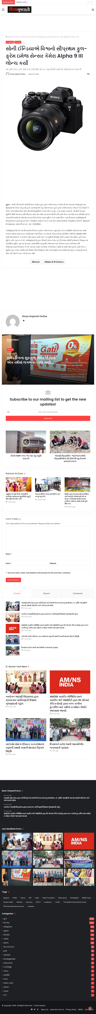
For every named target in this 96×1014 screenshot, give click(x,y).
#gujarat (6, 898)
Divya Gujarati (40, 1005)
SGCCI (38, 902)
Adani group (62, 898)
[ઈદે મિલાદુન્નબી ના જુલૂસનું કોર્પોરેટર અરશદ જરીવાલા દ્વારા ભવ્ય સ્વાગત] (79, 859)
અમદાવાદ (6, 955)
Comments (77, 593)
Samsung (29, 902)
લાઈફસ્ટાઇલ (8, 963)
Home (9, 37)
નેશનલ (6, 943)
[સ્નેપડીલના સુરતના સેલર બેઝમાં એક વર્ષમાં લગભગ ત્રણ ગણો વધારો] (17, 877)
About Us (44, 1009)
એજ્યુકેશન (7, 927)
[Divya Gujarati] (19, 9)
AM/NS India (86, 898)
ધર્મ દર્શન (6, 935)
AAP (30, 898)
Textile (57, 902)
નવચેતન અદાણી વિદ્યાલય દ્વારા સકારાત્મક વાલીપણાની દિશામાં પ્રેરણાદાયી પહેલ (49, 614)
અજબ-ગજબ (8, 983)
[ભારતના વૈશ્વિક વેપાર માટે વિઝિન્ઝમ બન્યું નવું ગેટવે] (48, 484)
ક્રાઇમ (5, 991)
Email (9, 563)
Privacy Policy (71, 1009)
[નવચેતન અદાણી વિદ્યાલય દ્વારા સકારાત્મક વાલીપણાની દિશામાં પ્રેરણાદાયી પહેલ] (13, 617)
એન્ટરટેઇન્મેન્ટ (8, 947)
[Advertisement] (48, 22)
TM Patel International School (13, 906)
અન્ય (5, 979)
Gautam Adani (8, 902)
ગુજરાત (6, 931)
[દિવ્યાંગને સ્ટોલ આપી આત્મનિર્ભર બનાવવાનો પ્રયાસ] (13, 651)
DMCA (80, 1009)
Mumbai (19, 902)
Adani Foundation (48, 898)
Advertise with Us (57, 1009)
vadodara (31, 906)
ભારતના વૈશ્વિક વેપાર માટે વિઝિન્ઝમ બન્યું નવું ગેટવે (47, 495)
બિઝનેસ (17, 37)
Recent (47, 593)
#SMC (15, 898)
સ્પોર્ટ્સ (5, 939)
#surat (36, 262)
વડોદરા (5, 971)
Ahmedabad (74, 898)
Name (9, 554)
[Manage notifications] (90, 1008)
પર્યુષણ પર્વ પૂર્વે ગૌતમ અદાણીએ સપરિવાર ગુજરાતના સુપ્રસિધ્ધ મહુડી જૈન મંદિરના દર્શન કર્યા (18, 496)
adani (37, 898)
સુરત (9, 349)
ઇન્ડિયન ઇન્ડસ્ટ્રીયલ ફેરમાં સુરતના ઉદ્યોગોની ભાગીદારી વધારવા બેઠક (28, 360)
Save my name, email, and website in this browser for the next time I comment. (39, 573)
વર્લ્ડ (4, 995)
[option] (48, 359)
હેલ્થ (5, 951)
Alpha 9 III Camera (55, 262)
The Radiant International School (74, 902)
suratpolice (48, 902)
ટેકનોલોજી (9, 42)
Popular (17, 593)
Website (53, 563)
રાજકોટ (6, 987)
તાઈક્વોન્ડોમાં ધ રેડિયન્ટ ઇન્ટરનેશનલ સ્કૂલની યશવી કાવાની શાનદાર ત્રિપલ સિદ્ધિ (50, 636)
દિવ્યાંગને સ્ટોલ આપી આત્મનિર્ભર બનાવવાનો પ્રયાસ (39, 647)
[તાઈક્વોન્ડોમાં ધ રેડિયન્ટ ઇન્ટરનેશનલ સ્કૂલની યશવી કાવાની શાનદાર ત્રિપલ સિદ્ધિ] (13, 639)
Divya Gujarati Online (17, 74)
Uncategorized (9, 959)
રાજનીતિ (6, 975)
